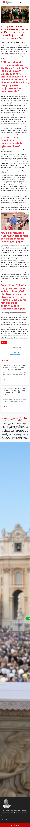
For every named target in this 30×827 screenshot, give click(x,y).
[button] (20, 2)
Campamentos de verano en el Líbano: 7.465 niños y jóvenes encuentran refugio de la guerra (14, 391)
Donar (4, 342)
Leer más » (5, 379)
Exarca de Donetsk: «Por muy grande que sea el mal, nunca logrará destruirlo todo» (14, 367)
